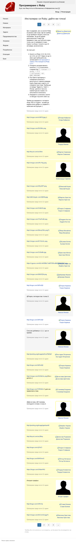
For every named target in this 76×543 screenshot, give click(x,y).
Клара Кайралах (64, 120)
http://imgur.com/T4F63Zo (35, 389)
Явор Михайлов (64, 233)
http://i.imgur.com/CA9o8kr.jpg (36, 252)
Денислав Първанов (63, 439)
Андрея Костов (65, 222)
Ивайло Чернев (64, 428)
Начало (5, 18)
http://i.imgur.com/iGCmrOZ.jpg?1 (37, 515)
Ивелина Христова (63, 517)
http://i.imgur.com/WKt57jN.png (37, 274)
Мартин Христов (64, 200)
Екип (4, 59)
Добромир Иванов (64, 277)
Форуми (5, 45)
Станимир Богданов (63, 392)
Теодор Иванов (63, 144)
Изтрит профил (63, 496)
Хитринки (6, 41)
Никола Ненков (63, 312)
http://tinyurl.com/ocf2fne (35, 151)
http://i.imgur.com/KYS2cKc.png (37, 241)
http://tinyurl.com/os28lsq (35, 436)
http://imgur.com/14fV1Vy (35, 504)
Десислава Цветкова (63, 379)
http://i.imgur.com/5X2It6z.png (36, 128)
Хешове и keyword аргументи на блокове (51, 2)
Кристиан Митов (64, 255)
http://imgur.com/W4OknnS (35, 458)
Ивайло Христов (64, 266)
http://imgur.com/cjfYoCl (34, 447)
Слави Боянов (65, 506)
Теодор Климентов (63, 472)
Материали (7, 27)
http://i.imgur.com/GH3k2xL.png (37, 376)
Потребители (7, 50)
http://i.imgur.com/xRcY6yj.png (37, 163)
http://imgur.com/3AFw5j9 (35, 285)
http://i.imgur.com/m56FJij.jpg (36, 117)
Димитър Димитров (63, 33)
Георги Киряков (65, 288)
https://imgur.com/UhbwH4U (36, 469)
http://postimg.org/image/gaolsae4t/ (38, 425)
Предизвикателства (10, 36)
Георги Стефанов (64, 211)
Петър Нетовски (64, 461)
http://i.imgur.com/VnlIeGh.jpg (36, 208)
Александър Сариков (63, 179)
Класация (6, 54)
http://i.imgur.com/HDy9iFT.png (37, 186)
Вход (57, 12)
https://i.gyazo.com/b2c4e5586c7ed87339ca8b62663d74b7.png (47, 263)
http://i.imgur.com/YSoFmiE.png (37, 219)
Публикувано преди (37, 111)
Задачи (5, 32)
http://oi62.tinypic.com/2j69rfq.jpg (37, 197)
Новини (5, 23)
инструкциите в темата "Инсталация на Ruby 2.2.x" (40, 61)
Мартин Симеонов (63, 154)
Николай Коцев (64, 189)
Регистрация (65, 12)
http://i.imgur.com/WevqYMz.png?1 (38, 230)
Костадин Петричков (63, 357)
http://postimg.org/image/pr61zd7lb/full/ (39, 354)
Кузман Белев (65, 244)
